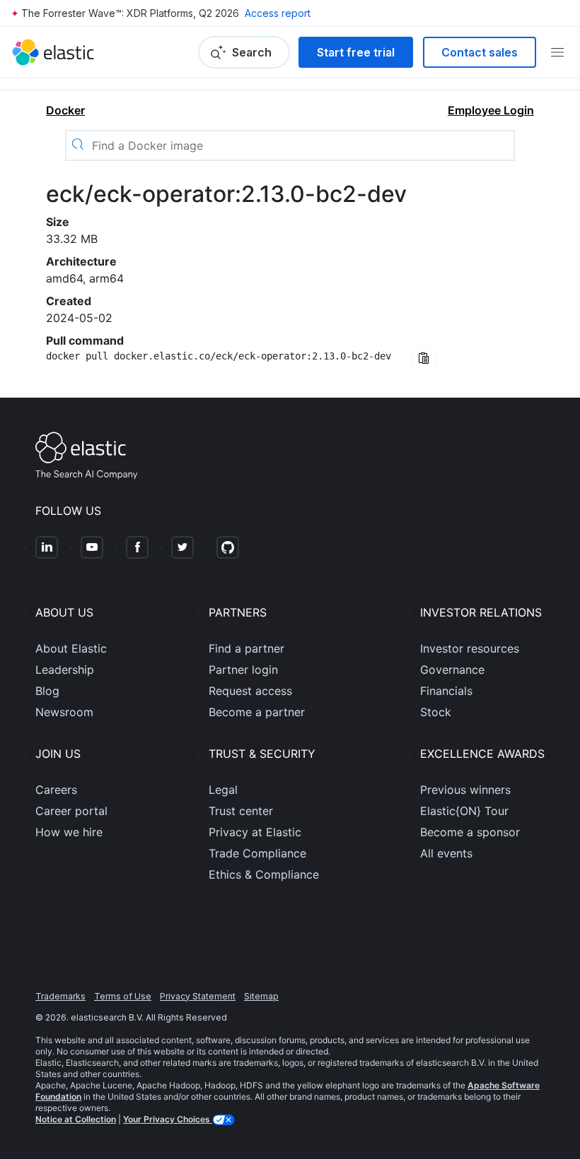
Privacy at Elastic (255, 832)
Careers (56, 790)
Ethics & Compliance (264, 874)
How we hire (69, 832)
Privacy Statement (198, 996)
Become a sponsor (470, 832)
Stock (435, 712)
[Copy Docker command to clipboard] (424, 360)
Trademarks (60, 996)
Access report (278, 13)
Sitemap (261, 996)
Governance (452, 669)
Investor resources (469, 648)
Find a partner (246, 648)
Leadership (64, 669)
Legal (223, 790)
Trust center (241, 811)
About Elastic (71, 648)
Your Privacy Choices (167, 1119)
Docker (65, 110)
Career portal (71, 811)
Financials (446, 691)
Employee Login (491, 110)
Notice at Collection (75, 1119)
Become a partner (257, 712)
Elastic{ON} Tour (464, 811)
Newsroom (64, 712)
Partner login (243, 669)
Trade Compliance (257, 853)
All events (446, 853)
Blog (47, 691)
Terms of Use (122, 996)
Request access (250, 691)
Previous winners (465, 790)
